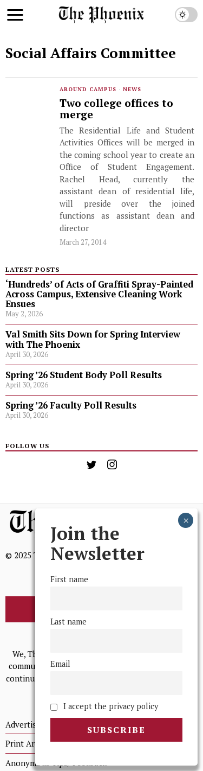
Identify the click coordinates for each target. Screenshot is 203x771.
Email (60, 664)
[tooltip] (91, 464)
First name (69, 579)
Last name (68, 621)
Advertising (26, 724)
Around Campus (88, 89)
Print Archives (31, 743)
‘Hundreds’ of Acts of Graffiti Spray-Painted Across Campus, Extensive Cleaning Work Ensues (99, 294)
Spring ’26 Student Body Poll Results (83, 375)
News (132, 89)
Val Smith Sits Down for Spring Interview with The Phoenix (92, 339)
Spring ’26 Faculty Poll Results (70, 405)
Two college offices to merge (116, 109)
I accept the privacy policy (109, 706)
